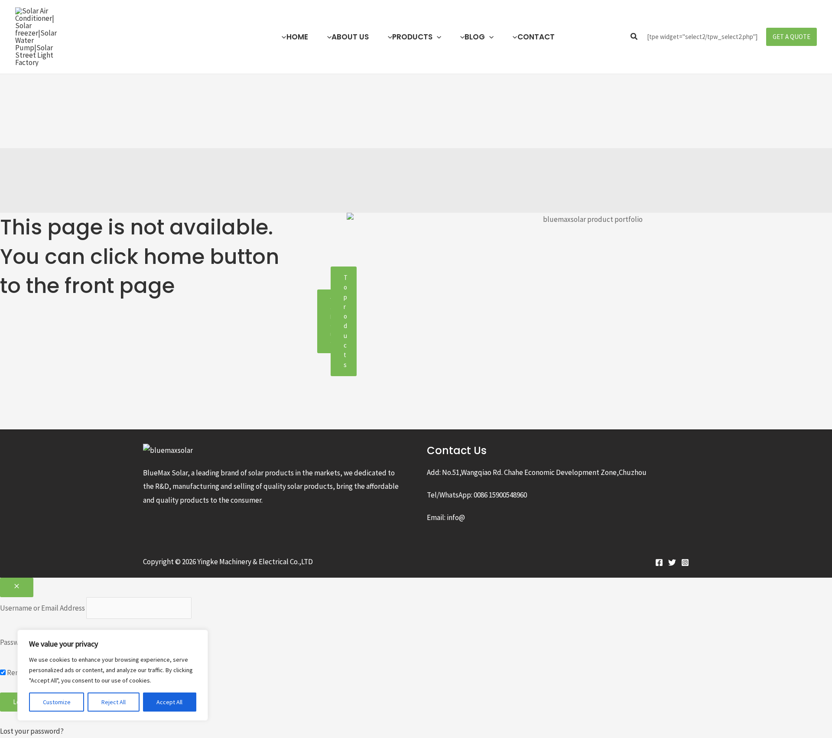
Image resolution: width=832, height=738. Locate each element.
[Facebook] (659, 562)
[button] (436, 36)
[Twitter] (672, 562)
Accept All (169, 702)
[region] (112, 675)
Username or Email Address (42, 608)
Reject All (113, 702)
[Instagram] (685, 562)
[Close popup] (16, 587)
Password (14, 642)
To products (346, 321)
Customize (57, 702)
